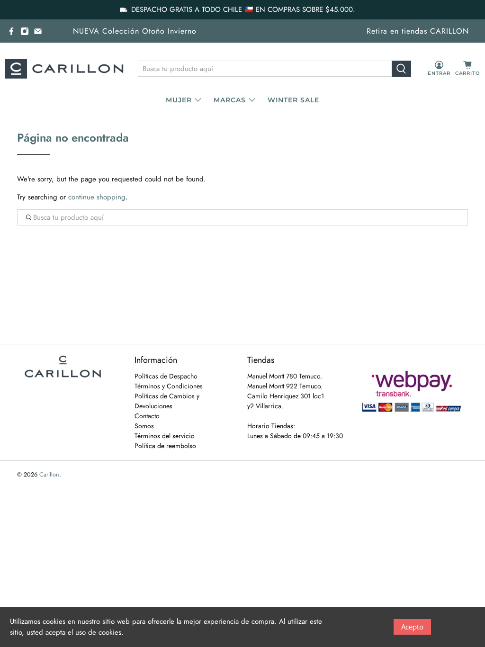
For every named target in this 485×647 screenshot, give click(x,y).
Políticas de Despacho (166, 376)
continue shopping (97, 197)
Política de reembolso (165, 445)
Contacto (147, 416)
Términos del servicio (165, 435)
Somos (144, 426)
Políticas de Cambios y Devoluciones (167, 401)
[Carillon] (64, 69)
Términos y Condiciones (169, 386)
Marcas (230, 100)
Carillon (49, 474)
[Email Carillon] (38, 31)
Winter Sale (293, 100)
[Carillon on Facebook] (11, 31)
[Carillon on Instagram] (24, 31)
